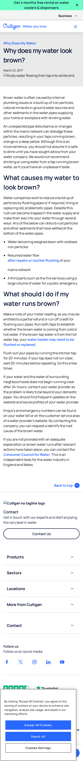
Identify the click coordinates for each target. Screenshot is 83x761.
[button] (67, 485)
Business (65, 16)
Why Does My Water (19, 43)
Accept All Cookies (38, 725)
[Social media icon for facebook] (6, 662)
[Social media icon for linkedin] (48, 662)
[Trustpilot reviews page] (47, 688)
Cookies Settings (38, 748)
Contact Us (41, 534)
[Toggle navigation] (75, 26)
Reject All (38, 736)
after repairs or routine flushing (33, 260)
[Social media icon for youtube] (62, 662)
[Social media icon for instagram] (34, 662)
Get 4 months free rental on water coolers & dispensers (41, 5)
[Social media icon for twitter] (20, 662)
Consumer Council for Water (26, 454)
